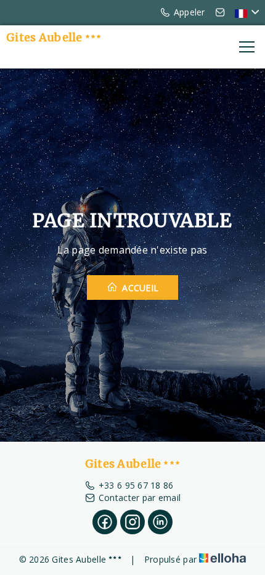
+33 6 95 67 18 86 (136, 485)
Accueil (139, 288)
